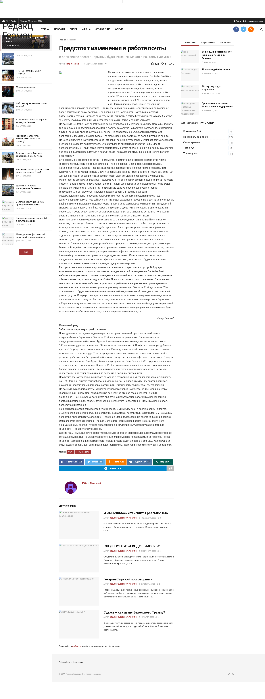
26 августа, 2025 (147, 584)
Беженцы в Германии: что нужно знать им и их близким (217, 55)
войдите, (76, 646)
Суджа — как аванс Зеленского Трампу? (134, 612)
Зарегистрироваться (254, 21)
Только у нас (190, 153)
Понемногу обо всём (195, 136)
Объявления (102, 29)
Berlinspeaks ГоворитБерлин (123, 518)
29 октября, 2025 (148, 551)
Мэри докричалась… (26, 87)
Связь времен (191, 142)
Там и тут (188, 147)
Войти (238, 21)
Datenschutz (64, 662)
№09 (70, 452)
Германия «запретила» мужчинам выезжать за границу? (28, 139)
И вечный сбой (192, 131)
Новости (59, 29)
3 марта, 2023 (90, 64)
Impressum (78, 662)
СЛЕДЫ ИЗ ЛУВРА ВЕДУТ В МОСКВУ (132, 546)
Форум (119, 29)
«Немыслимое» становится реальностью (136, 513)
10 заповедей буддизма (216, 69)
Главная (62, 40)
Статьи (45, 29)
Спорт (73, 29)
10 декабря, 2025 (148, 518)
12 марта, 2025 (147, 617)
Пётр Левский (72, 64)
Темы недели (82, 452)
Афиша (86, 29)
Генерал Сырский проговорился (128, 579)
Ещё (26, 252)
